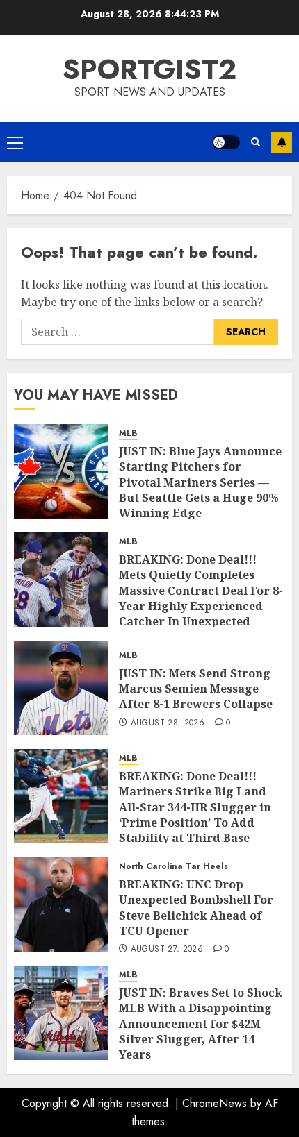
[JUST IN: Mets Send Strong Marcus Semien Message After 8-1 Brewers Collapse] (61, 688)
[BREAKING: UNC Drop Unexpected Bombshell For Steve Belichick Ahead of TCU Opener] (61, 904)
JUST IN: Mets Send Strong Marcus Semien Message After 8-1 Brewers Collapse (196, 689)
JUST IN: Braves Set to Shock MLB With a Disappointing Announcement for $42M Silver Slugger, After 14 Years (200, 1024)
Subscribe (281, 142)
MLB (128, 433)
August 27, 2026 (167, 949)
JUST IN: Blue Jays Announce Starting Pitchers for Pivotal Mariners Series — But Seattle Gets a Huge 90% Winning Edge (200, 482)
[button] (15, 142)
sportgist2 (149, 69)
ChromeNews (214, 1103)
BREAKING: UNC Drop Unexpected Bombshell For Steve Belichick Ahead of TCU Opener (196, 907)
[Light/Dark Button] (226, 142)
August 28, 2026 (167, 723)
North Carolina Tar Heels (173, 867)
